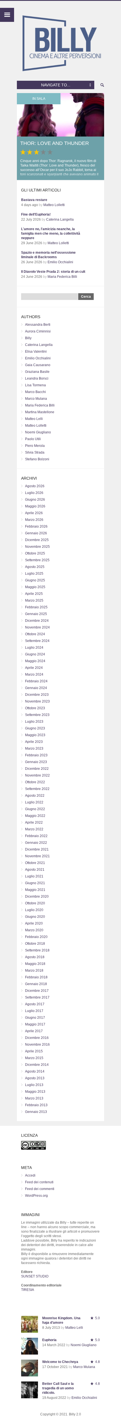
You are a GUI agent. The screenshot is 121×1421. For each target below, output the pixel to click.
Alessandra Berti (37, 325)
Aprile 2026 (34, 513)
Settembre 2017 (37, 997)
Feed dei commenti (39, 1189)
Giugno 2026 (35, 500)
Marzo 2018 (34, 970)
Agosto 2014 (34, 1071)
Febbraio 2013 (36, 1105)
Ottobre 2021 (35, 863)
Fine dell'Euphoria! (36, 214)
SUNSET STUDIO (34, 1276)
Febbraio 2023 (36, 755)
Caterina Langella (60, 219)
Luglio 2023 (34, 722)
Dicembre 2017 (37, 991)
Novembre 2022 (37, 775)
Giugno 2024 (35, 654)
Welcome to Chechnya (60, 1362)
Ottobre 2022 (35, 782)
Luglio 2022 (34, 802)
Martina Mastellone (39, 412)
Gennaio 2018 (36, 984)
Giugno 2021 (35, 883)
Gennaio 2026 (36, 533)
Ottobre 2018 (35, 944)
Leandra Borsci (36, 378)
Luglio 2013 (34, 1085)
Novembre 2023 (37, 701)
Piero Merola (35, 446)
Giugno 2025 (35, 580)
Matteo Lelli (34, 419)
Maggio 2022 (35, 816)
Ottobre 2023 (35, 708)
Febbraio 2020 (36, 937)
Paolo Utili (33, 439)
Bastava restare (34, 200)
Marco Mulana (36, 399)
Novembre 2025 (37, 547)
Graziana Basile (37, 372)
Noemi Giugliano (38, 432)
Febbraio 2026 (36, 526)
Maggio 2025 (35, 587)
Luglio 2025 (34, 574)
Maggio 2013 (35, 1092)
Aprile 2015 (34, 1051)
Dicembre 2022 (37, 769)
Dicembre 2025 (37, 540)
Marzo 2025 (34, 600)
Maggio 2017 (35, 1024)
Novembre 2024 (37, 627)
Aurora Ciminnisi (38, 331)
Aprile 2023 (34, 742)
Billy (28, 338)
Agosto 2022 (34, 796)
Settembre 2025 (37, 560)
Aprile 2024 (34, 668)
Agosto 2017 (34, 1004)
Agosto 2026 (34, 486)
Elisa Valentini (36, 351)
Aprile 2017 (34, 1031)
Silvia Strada (34, 452)
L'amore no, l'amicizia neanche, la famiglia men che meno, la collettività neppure (50, 233)
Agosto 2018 (34, 957)
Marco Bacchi (35, 392)
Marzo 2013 (34, 1098)
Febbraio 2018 (36, 977)
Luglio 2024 (34, 648)
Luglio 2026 (34, 493)
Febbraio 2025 (36, 607)
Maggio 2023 (35, 735)
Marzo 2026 (34, 520)
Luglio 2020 (34, 910)
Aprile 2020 (34, 923)
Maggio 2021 (35, 890)
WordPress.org (36, 1196)
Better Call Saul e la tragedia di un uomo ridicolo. (58, 1388)
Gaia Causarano (37, 365)
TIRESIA (27, 1290)
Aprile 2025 (34, 594)
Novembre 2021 (37, 856)
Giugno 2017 (35, 1018)
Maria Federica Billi (62, 277)
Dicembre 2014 (37, 1065)
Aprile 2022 (34, 822)
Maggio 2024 (35, 661)
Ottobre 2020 (35, 903)
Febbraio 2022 (36, 836)
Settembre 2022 (37, 789)
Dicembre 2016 (37, 1038)
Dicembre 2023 (37, 695)
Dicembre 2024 (37, 621)
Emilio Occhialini (60, 262)
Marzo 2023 (34, 748)
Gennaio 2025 (36, 614)
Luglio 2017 (34, 1011)
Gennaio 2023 (36, 762)
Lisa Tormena (35, 385)
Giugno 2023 (35, 728)
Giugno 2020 (35, 917)
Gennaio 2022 (36, 843)
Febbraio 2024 (36, 681)
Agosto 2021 (34, 870)
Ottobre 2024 (35, 634)
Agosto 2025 (34, 567)
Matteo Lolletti (54, 205)
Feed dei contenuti (39, 1182)
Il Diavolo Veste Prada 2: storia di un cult (53, 272)
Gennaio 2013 (36, 1112)
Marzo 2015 (34, 1058)
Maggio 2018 (35, 964)
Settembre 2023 (37, 715)
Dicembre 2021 (37, 849)
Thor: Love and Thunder (54, 143)
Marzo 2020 (34, 930)
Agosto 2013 (34, 1078)
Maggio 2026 (35, 506)
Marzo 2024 (34, 674)
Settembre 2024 (37, 641)
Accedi (30, 1175)
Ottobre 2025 (35, 553)
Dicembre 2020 (37, 896)
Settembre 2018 (37, 950)
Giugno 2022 (35, 809)
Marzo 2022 (34, 829)
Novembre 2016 (37, 1044)
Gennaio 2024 (36, 688)
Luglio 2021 (34, 876)
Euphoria (49, 1340)
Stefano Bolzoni (37, 459)
